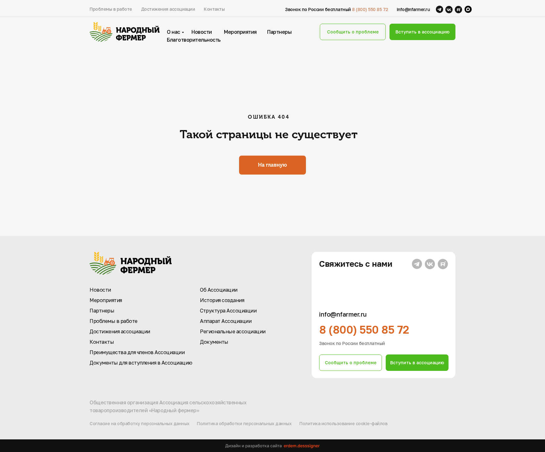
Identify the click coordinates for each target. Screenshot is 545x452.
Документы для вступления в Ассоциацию (141, 363)
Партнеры (279, 32)
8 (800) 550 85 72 (370, 9)
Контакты (214, 9)
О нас (173, 32)
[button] (353, 32)
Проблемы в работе (111, 9)
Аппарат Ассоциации (225, 321)
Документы (214, 342)
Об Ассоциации (218, 290)
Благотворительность (194, 40)
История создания (222, 300)
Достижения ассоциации (168, 9)
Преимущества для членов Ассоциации (137, 352)
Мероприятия (240, 32)
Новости (201, 32)
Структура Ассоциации (228, 310)
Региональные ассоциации (233, 331)
